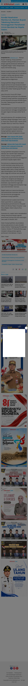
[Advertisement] (14, 343)
